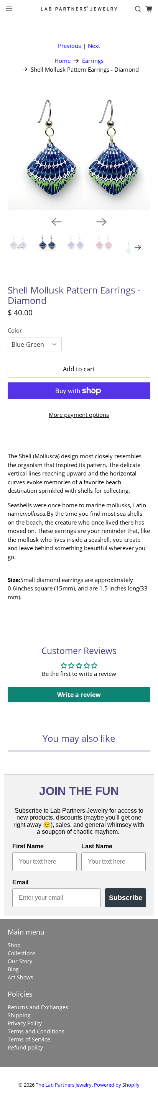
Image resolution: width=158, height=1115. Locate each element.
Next (94, 45)
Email (20, 882)
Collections (22, 953)
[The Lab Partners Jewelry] (79, 9)
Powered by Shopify (117, 1085)
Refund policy (25, 1047)
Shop (14, 945)
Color (15, 330)
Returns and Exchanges (38, 1007)
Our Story (20, 961)
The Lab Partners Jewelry (64, 1085)
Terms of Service (29, 1039)
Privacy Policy (25, 1023)
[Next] (101, 222)
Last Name (96, 846)
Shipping (19, 1015)
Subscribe (125, 898)
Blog (13, 969)
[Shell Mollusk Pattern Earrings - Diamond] (79, 150)
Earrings (93, 61)
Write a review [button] (79, 694)
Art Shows (20, 977)
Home (62, 61)
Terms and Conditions (36, 1031)
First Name (28, 846)
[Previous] (56, 222)
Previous (69, 45)
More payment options (79, 414)
